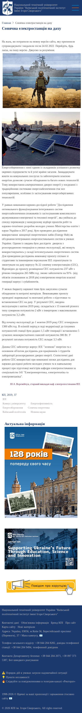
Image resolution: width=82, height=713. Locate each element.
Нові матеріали (26, 627)
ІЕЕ (4, 399)
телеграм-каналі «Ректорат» (59, 681)
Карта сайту (8, 627)
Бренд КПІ (57, 622)
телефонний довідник (45, 647)
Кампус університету (14, 403)
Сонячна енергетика (39, 407)
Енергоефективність (41, 403)
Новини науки (38, 412)
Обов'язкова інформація (35, 622)
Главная (6, 23)
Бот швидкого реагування (23, 660)
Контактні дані (10, 622)
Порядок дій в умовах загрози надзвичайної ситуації (36, 672)
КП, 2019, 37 (9, 394)
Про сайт (70, 622)
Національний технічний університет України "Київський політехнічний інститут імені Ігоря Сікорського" (39, 7)
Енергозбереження (13, 407)
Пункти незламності (17, 677)
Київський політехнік (14, 412)
